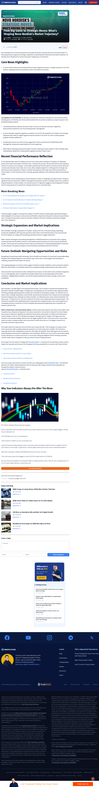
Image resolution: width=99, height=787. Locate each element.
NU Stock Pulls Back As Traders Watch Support (18, 208)
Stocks (61, 666)
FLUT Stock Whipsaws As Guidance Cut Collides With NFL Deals (23, 196)
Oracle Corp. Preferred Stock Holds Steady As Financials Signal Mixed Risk (48, 604)
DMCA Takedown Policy (23, 775)
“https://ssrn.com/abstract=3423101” (64, 762)
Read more (16, 494)
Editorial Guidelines (77, 772)
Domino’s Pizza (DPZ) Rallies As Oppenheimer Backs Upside (48, 597)
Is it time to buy (12, 47)
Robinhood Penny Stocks (11, 378)
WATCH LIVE (93, 2)
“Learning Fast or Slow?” (29, 725)
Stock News (63, 658)
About (61, 675)
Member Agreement (57, 772)
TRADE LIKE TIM (82, 784)
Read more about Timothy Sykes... (27, 664)
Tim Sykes (30, 39)
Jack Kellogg (14, 39)
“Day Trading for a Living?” (36, 742)
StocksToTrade (52, 363)
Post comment (58, 555)
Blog (60, 654)
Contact (95, 684)
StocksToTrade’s (12, 369)
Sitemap (79, 775)
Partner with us (75, 684)
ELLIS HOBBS (7, 37)
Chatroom (86, 684)
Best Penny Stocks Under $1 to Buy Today (16, 353)
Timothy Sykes (33, 342)
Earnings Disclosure (45, 772)
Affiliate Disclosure (88, 772)
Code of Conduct (67, 772)
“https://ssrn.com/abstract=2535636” (64, 755)
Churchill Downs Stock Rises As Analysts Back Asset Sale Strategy (48, 618)
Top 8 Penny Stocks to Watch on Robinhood (17, 358)
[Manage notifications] (93, 779)
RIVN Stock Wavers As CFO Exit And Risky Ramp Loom (20, 204)
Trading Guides (64, 662)
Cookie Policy (50, 775)
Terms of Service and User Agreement (15, 772)
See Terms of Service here (30, 704)
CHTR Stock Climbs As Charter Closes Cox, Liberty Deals (47, 611)
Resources (62, 671)
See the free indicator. (35, 468)
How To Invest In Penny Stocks (85, 664)
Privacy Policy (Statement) (32, 772)
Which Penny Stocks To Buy (83, 660)
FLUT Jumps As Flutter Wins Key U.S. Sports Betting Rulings (22, 200)
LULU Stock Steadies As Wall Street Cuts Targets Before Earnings (49, 590)
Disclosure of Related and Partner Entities (65, 775)
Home (65, 684)
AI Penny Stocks (8, 374)
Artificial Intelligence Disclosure (38, 775)
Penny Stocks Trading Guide (12, 349)
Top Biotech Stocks (9, 383)
